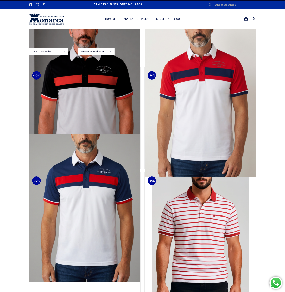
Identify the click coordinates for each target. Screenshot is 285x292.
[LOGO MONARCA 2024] (46, 14)
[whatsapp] (44, 4)
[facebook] (30, 4)
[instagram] (37, 4)
